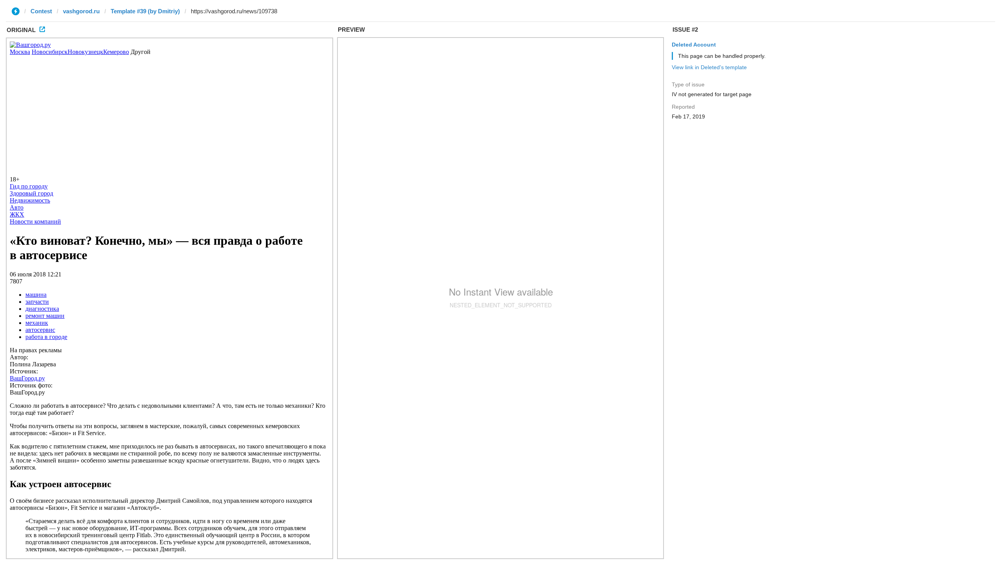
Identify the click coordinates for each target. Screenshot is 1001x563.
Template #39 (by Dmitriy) (145, 11)
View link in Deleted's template (709, 67)
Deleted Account (694, 44)
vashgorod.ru (81, 11)
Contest (41, 11)
